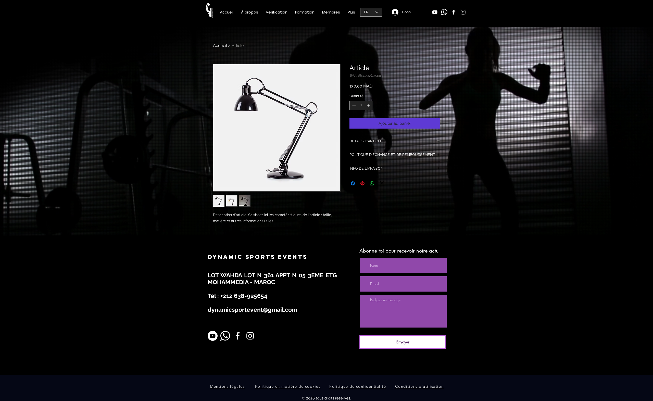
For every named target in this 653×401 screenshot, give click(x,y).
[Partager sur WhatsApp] (372, 183)
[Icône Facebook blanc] (453, 12)
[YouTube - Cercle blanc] (213, 336)
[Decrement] (353, 105)
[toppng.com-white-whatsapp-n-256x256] (444, 12)
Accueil (220, 45)
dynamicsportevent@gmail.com (252, 309)
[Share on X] (382, 183)
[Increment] (369, 105)
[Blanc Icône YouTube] (435, 12)
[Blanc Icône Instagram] (250, 336)
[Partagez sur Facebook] (353, 183)
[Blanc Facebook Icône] (238, 336)
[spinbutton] (361, 105)
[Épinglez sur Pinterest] (362, 183)
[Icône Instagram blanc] (463, 12)
